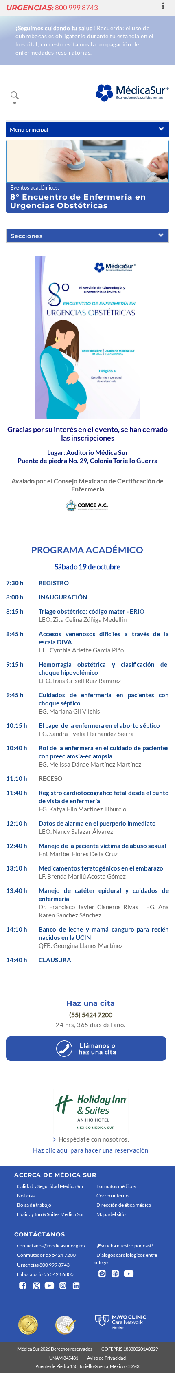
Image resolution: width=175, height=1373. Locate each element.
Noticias (26, 1195)
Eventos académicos (34, 187)
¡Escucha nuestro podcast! (124, 1246)
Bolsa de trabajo (34, 1205)
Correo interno (112, 1195)
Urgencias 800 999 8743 (43, 1265)
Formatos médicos (116, 1186)
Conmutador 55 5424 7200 (46, 1255)
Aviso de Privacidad (106, 1357)
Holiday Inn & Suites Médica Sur (50, 1214)
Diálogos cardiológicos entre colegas (125, 1258)
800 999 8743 (52, 7)
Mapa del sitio (111, 1214)
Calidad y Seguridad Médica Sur (50, 1186)
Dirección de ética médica (123, 1205)
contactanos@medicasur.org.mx (51, 1246)
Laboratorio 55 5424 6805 (45, 1274)
